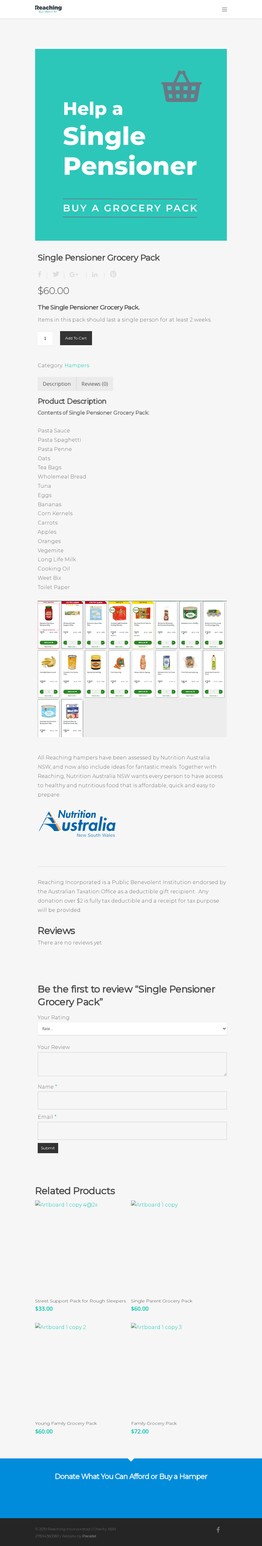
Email (47, 1117)
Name (47, 1087)
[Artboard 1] (131, 145)
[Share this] (42, 276)
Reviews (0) (94, 383)
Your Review (54, 1047)
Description (57, 383)
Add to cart (76, 338)
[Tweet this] (55, 276)
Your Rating (54, 1017)
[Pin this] (111, 276)
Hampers (77, 365)
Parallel (89, 1536)
